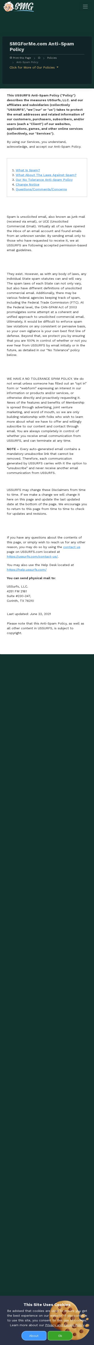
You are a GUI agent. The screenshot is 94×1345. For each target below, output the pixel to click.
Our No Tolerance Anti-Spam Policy (44, 179)
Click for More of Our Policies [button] (33, 67)
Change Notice (27, 184)
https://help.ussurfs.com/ (27, 569)
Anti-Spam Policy (27, 62)
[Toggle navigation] (85, 6)
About (34, 1336)
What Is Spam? (28, 170)
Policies (52, 57)
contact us (71, 547)
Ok (60, 1336)
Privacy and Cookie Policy (64, 1325)
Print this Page (21, 57)
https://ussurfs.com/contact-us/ (32, 556)
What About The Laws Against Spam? (46, 175)
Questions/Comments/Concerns (41, 189)
